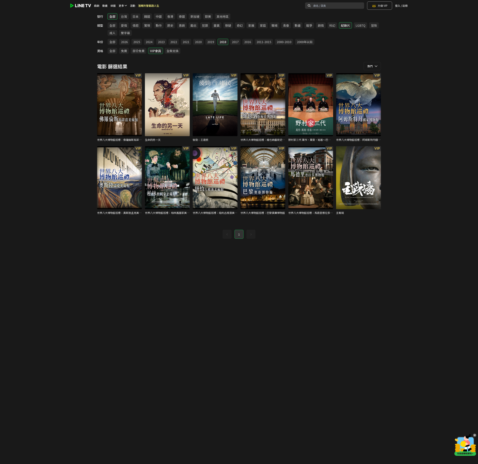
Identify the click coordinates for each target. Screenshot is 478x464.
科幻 (332, 25)
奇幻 (240, 25)
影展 (251, 25)
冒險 (374, 25)
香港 (170, 16)
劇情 (321, 25)
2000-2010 (284, 42)
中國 (159, 16)
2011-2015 (264, 42)
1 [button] (239, 234)
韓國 (147, 16)
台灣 (124, 16)
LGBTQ (360, 25)
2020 (198, 42)
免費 (124, 51)
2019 (210, 42)
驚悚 (147, 25)
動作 (159, 25)
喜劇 (182, 25)
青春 (286, 25)
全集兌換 (173, 51)
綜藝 (113, 5)
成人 (112, 33)
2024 (149, 42)
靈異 (217, 25)
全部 (112, 16)
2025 (136, 42)
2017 (235, 42)
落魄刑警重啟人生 (148, 5)
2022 (173, 42)
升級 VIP (382, 5)
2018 (223, 42)
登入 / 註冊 (401, 5)
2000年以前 (305, 42)
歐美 (208, 16)
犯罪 (205, 25)
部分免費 (139, 51)
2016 (247, 42)
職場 (274, 25)
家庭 (263, 25)
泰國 (182, 16)
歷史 (170, 25)
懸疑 (228, 25)
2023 (161, 42)
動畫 (105, 5)
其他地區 (223, 16)
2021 (186, 42)
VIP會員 (155, 51)
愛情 (124, 25)
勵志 (193, 25)
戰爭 (309, 25)
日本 (136, 16)
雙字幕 (125, 33)
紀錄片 (345, 25)
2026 (124, 42)
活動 (132, 5)
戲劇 (96, 5)
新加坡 (194, 16)
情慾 (136, 25)
